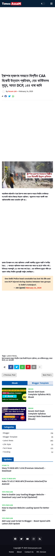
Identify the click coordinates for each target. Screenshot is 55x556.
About (19, 552)
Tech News (28, 448)
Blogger (28, 433)
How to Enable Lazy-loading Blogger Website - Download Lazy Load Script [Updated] (23, 495)
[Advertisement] (27, 38)
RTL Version (41, 552)
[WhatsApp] (13, 96)
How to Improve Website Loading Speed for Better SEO (25, 509)
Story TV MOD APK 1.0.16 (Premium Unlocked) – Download (23, 469)
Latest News (12, 356)
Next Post (47, 375)
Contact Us (29, 552)
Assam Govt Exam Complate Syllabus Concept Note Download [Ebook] (39, 415)
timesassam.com (35, 548)
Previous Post (9, 375)
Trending (28, 452)
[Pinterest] (28, 367)
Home (11, 552)
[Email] (33, 367)
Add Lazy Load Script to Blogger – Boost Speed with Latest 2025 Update (26, 522)
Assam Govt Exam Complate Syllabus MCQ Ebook (39, 394)
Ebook (15, 383)
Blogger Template (40, 383)
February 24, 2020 (33, 288)
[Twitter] (9, 96)
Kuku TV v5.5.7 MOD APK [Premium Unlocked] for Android (24, 482)
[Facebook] (5, 96)
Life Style (28, 444)
